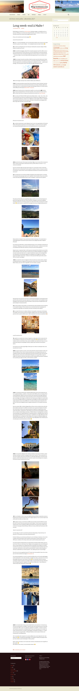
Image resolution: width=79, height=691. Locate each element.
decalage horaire (64, 50)
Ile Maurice (12, 674)
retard (59, 60)
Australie (12, 669)
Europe (18, 14)
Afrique (39, 14)
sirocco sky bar (58, 62)
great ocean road (59, 52)
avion (64, 48)
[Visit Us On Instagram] (26, 659)
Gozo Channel (42, 93)
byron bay (57, 50)
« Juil (56, 37)
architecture (60, 45)
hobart (57, 54)
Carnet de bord (12, 14)
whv (63, 66)
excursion (64, 51)
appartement (55, 45)
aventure (61, 48)
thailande (57, 64)
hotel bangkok (65, 54)
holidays (59, 54)
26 (56, 35)
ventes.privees (27, 31)
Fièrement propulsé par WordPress (15, 688)
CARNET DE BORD (13, 670)
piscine (66, 58)
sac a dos (54, 62)
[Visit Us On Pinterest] (30, 659)
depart (56, 51)
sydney (61, 62)
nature (59, 58)
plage (54, 60)
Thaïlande (12, 681)
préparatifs (57, 60)
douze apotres (59, 51)
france (54, 52)
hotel (62, 54)
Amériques (34, 14)
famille (67, 51)
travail (61, 64)
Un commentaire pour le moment (19, 649)
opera (63, 58)
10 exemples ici (30, 553)
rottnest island (64, 60)
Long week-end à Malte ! (28, 25)
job (57, 56)
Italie (11, 676)
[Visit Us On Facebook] (28, 659)
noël (61, 58)
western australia (57, 67)
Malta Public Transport (29, 87)
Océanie (23, 14)
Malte (23, 28)
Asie (28, 14)
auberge (64, 45)
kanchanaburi (60, 56)
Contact (44, 14)
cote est (60, 50)
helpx (54, 54)
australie (56, 48)
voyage (64, 64)
